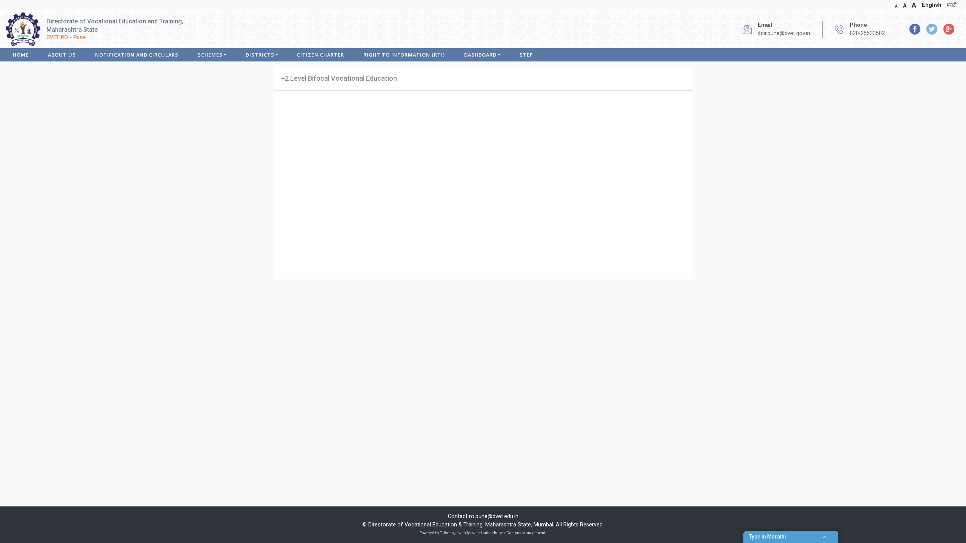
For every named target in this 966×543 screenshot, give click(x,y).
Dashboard (480, 54)
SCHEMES (210, 54)
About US (62, 54)
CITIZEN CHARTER (320, 54)
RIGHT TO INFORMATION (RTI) (404, 54)
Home (21, 54)
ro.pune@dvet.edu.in (493, 516)
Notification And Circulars (136, 54)
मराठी (952, 5)
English (931, 5)
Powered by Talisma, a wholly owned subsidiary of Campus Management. (483, 533)
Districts (260, 54)
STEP (526, 54)
